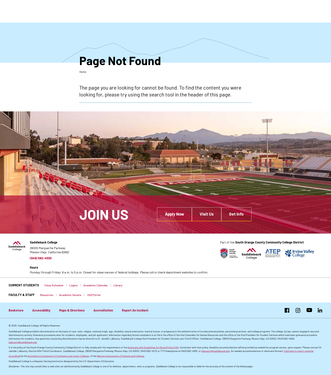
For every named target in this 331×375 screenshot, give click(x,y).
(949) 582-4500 (41, 258)
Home (82, 71)
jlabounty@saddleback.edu (23, 342)
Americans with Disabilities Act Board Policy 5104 (153, 347)
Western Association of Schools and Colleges (120, 356)
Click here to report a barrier (299, 351)
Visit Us (207, 213)
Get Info (236, 213)
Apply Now (174, 213)
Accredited (14, 356)
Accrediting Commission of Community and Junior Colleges (58, 356)
